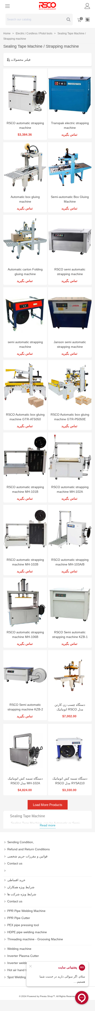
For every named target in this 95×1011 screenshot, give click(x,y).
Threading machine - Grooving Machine (35, 939)
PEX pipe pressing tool (23, 925)
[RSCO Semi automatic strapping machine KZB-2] (25, 675)
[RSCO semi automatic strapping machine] (70, 240)
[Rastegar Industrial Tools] (47, 5)
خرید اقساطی (16, 880)
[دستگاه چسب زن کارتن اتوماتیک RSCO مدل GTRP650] (70, 675)
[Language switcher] (87, 19)
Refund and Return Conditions (28, 849)
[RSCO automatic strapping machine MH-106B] (25, 603)
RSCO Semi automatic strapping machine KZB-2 (25, 707)
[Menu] (7, 6)
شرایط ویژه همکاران (20, 887)
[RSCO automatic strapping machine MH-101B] (25, 457)
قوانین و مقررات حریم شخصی (27, 856)
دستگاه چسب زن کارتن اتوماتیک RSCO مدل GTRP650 (70, 709)
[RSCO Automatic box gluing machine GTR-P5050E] (70, 385)
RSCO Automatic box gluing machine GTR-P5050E (70, 417)
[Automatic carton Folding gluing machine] (25, 240)
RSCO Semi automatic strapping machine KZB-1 (70, 634)
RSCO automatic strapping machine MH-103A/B (70, 562)
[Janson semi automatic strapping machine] (70, 312)
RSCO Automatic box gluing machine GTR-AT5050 (25, 417)
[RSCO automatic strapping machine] (25, 93)
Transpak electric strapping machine (70, 125)
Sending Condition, (20, 842)
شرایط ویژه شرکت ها (21, 894)
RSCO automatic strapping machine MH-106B (25, 634)
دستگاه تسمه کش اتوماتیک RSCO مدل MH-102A (25, 781)
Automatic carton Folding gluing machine (25, 272)
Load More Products (47, 805)
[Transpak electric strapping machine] (70, 93)
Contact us (14, 863)
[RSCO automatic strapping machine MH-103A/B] (70, 530)
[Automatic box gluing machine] (25, 167)
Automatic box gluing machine (25, 199)
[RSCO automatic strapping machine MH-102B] (25, 530)
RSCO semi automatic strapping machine (69, 272)
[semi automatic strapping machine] (25, 312)
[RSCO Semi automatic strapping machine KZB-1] (70, 603)
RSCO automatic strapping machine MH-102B (25, 562)
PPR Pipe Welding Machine (26, 911)
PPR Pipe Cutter (18, 918)
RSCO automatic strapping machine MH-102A (70, 489)
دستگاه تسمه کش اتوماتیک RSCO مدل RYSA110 (69, 781)
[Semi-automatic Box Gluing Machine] (70, 167)
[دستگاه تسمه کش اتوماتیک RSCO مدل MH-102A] (25, 749)
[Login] (87, 6)
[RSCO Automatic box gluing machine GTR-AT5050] (25, 385)
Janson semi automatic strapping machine (70, 344)
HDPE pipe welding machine (27, 932)
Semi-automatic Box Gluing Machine (70, 199)
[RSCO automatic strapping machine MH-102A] (70, 457)
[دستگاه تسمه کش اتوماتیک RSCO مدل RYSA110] (70, 749)
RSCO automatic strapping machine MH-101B (25, 489)
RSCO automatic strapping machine (25, 125)
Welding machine (19, 948)
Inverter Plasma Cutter (23, 956)
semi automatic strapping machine (25, 344)
